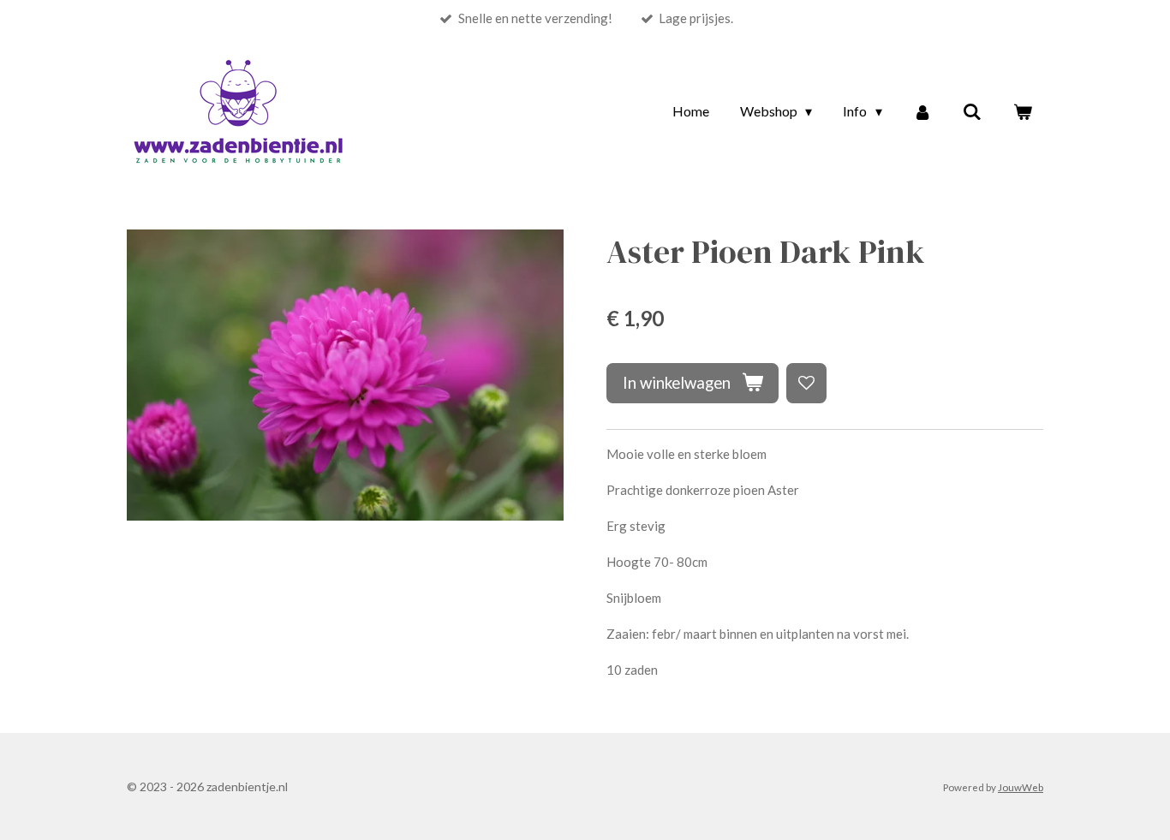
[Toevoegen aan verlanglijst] (806, 383)
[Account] (922, 111)
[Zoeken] (972, 111)
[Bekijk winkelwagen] (1022, 111)
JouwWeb (1020, 787)
